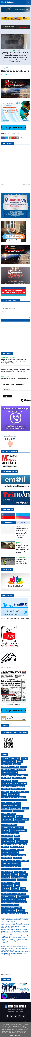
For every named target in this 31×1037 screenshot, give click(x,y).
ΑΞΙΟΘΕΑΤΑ (24, 775)
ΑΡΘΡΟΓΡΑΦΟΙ (6, 780)
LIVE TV (19, 761)
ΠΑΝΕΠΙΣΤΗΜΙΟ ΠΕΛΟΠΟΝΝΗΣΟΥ (11, 863)
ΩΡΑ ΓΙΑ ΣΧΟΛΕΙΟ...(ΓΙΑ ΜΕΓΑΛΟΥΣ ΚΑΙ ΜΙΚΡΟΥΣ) (14, 913)
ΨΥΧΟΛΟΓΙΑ (21, 910)
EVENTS (4, 761)
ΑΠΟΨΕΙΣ (15, 778)
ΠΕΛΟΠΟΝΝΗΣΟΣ (6, 869)
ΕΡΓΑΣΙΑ (20, 827)
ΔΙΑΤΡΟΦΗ (5, 808)
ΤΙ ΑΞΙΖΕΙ (23, 888)
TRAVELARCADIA (6, 767)
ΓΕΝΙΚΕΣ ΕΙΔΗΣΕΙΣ (6, 800)
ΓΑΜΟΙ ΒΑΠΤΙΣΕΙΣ (20, 797)
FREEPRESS (12, 761)
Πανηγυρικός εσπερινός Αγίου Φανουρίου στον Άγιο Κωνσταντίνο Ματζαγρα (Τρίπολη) (15, 370)
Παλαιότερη (26, 184)
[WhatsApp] (8, 74)
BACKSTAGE (5, 758)
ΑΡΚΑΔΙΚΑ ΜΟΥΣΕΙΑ (7, 783)
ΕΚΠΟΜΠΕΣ (14, 822)
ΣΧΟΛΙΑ (23, 523)
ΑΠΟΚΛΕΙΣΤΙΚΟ (6, 778)
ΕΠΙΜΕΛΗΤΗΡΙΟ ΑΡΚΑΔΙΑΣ (9, 827)
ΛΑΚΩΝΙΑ (20, 847)
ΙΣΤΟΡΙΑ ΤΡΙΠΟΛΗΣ (7, 838)
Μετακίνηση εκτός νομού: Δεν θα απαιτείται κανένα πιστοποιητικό (21, 562)
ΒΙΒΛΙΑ (4, 794)
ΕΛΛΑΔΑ (22, 822)
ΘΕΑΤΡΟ (15, 833)
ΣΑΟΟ (13, 877)
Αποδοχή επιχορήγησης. (7, 950)
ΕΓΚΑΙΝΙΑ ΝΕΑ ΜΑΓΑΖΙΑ (8, 816)
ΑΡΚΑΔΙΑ (15, 780)
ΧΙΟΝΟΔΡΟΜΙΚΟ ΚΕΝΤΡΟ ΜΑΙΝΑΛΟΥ (11, 907)
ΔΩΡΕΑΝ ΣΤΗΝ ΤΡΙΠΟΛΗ (8, 814)
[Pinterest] (14, 138)
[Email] (17, 138)
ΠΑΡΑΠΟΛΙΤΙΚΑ (16, 866)
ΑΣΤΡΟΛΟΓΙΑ (5, 789)
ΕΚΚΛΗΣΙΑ (24, 819)
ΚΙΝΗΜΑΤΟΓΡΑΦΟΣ (22, 841)
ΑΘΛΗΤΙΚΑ (23, 767)
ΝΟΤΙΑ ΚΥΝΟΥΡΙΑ (6, 855)
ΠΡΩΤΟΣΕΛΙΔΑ (23, 874)
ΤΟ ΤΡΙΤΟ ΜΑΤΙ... (23, 891)
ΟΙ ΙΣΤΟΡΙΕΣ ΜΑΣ (6, 858)
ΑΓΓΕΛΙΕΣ (15, 767)
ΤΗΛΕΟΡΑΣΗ (15, 888)
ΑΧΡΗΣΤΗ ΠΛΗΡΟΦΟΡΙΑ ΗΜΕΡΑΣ (19, 791)
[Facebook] (3, 74)
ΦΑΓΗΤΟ (26, 896)
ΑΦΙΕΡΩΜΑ (5, 791)
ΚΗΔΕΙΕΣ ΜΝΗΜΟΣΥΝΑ (8, 841)
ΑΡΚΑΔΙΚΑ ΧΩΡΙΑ (20, 786)
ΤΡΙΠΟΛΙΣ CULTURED (20, 894)
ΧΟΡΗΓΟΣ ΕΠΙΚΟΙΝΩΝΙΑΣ (8, 910)
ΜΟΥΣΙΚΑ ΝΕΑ (14, 852)
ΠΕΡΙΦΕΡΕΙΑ (17, 869)
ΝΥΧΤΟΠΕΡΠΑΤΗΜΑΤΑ (19, 855)
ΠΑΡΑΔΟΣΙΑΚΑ (6, 866)
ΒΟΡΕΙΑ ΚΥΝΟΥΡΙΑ (13, 794)
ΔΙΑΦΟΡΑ (25, 808)
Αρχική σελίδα (5, 68)
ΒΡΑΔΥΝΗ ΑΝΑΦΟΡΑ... (8, 797)
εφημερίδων (17, 704)
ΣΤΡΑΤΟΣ (4, 880)
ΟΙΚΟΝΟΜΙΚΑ (17, 858)
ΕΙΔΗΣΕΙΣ (19, 816)
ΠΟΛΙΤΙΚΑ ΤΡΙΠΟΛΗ (20, 871)
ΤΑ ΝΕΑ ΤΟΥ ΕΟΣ (14, 883)
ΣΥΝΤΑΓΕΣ (4, 883)
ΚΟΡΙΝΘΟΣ (5, 847)
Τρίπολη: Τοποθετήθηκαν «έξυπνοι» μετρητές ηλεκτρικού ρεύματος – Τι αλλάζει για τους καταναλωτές (15, 55)
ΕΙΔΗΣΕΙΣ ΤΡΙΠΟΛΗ (7, 819)
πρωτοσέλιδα (11, 704)
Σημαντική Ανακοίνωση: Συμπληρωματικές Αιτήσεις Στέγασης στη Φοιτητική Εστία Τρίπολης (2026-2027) (14, 361)
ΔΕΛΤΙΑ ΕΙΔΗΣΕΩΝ (14, 802)
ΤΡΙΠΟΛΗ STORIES (7, 894)
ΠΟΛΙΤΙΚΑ (25, 869)
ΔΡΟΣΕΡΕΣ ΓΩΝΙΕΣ (18, 811)
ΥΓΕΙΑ (19, 896)
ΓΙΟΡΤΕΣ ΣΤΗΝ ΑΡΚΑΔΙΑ (20, 800)
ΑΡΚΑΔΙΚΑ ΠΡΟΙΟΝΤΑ (20, 783)
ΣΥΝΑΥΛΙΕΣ (12, 880)
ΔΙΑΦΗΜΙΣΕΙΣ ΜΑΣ (15, 808)
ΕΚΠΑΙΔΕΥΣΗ (5, 822)
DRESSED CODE (15, 758)
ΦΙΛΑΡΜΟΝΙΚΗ (21, 899)
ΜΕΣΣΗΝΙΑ (5, 852)
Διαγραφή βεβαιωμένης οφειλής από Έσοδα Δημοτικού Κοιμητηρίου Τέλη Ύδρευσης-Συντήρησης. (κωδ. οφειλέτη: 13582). (15, 953)
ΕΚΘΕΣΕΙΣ (17, 819)
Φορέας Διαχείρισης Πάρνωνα (10, 905)
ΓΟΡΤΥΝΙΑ (5, 802)
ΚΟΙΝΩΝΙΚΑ (5, 844)
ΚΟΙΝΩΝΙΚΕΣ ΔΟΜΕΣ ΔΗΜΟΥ (18, 844)
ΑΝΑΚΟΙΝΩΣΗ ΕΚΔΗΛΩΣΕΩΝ (17, 68)
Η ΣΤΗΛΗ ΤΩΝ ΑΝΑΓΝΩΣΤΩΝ (18, 830)
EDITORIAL (24, 758)
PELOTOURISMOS (6, 764)
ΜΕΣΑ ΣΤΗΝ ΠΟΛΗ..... (18, 849)
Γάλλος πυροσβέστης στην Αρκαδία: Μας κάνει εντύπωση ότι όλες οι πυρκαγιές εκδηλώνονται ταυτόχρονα (22, 533)
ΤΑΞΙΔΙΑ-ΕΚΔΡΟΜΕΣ (7, 885)
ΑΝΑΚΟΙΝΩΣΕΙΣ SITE (19, 769)
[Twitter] (6, 74)
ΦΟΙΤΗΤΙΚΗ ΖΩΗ (22, 902)
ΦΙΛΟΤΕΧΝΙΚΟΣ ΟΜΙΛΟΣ (8, 902)
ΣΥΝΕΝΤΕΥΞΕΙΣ (21, 880)
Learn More (13, 1035)
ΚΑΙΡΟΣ (17, 838)
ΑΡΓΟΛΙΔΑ (22, 778)
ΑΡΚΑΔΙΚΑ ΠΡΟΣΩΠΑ (7, 786)
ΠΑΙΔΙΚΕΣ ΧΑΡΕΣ (24, 860)
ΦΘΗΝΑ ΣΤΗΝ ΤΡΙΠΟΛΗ (8, 899)
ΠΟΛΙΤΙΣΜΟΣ (5, 874)
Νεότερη (4, 184)
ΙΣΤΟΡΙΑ (17, 836)
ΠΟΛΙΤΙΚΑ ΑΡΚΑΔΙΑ (7, 871)
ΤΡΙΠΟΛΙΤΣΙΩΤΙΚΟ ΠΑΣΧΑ (8, 896)
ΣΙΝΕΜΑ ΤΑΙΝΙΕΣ (22, 877)
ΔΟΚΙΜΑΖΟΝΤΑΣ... (6, 811)
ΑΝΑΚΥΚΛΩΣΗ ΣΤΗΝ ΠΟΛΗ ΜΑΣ (10, 775)
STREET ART (17, 764)
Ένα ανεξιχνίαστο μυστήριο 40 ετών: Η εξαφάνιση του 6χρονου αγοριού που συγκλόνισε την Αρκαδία (22, 548)
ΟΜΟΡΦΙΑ (14, 860)
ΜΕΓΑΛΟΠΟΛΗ (6, 849)
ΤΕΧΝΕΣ (17, 885)
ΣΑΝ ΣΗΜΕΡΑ (5, 877)
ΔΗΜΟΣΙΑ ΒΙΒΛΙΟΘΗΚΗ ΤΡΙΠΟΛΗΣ (11, 805)
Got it (20, 1035)
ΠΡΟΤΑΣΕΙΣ (14, 874)
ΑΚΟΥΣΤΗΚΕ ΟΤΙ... (6, 769)
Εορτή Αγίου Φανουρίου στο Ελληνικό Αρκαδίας (15, 378)
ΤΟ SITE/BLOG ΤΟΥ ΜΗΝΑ (9, 891)
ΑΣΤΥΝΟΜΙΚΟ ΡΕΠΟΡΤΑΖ (18, 789)
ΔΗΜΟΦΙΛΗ (8, 523)
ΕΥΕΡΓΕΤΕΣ (5, 830)
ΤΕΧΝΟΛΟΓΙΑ (5, 888)
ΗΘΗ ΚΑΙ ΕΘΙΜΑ (6, 833)
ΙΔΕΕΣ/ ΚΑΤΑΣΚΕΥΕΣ (7, 836)
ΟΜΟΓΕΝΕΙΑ (5, 860)
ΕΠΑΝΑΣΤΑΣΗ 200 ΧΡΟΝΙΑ (9, 825)
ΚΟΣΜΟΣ (13, 847)
